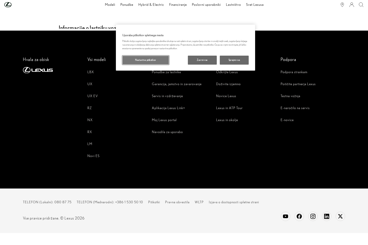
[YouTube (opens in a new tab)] (285, 216)
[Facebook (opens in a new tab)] (299, 216)
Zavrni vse (202, 59)
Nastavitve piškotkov (145, 59)
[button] (16, 4)
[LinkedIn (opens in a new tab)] (326, 216)
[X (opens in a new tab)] (340, 216)
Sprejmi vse (234, 59)
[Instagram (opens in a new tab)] (313, 216)
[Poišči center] (342, 4)
